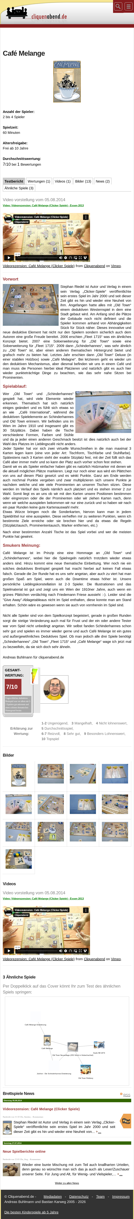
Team (100, 1196)
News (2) (103, 181)
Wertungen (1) (39, 181)
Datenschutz (79, 1196)
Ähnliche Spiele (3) (19, 188)
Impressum (121, 1196)
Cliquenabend (94, 266)
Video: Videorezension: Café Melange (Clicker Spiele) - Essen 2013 (43, 205)
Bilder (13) (83, 181)
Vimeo (116, 266)
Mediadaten (53, 1196)
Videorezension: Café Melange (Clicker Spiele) (39, 266)
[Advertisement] (67, 38)
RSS (126, 1095)
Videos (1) (63, 181)
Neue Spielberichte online (24, 1151)
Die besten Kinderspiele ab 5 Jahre (31, 1212)
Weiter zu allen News (67, 1183)
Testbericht (14, 181)
